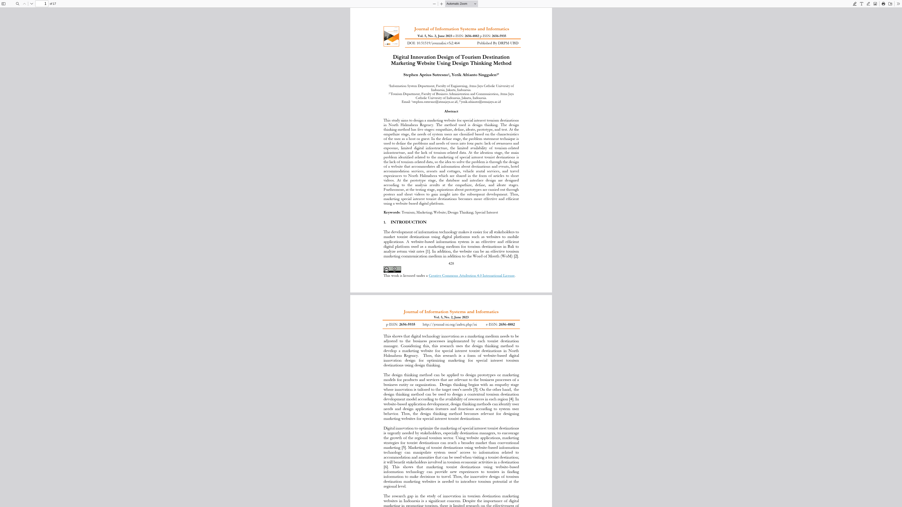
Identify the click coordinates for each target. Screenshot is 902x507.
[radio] (854, 3)
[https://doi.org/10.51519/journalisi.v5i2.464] (438, 42)
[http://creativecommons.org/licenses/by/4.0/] (392, 269)
